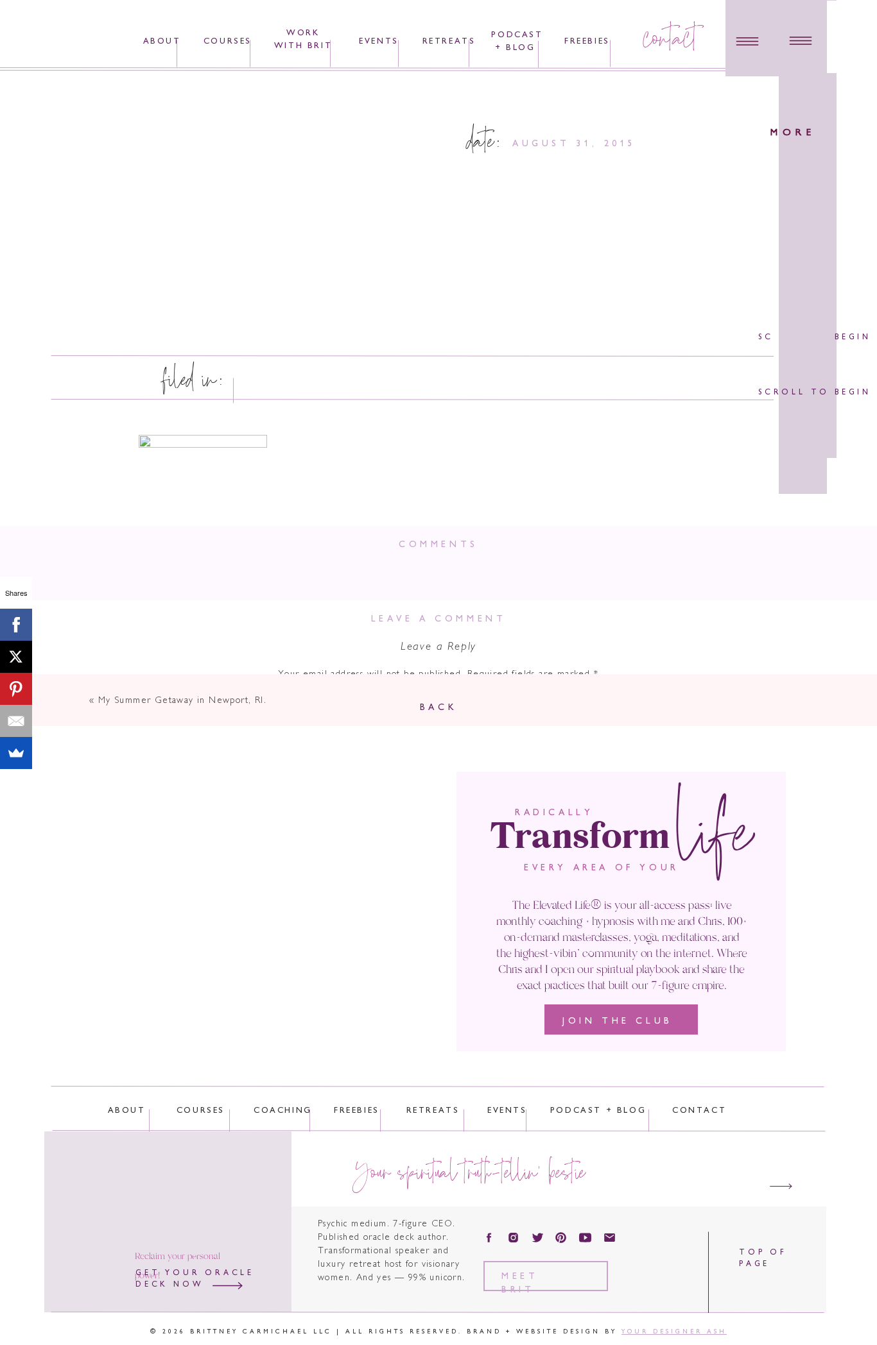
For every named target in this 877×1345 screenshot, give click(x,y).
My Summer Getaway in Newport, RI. (182, 701)
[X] (16, 657)
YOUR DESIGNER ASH (674, 1332)
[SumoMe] (16, 753)
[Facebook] (16, 625)
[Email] (16, 721)
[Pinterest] (16, 689)
